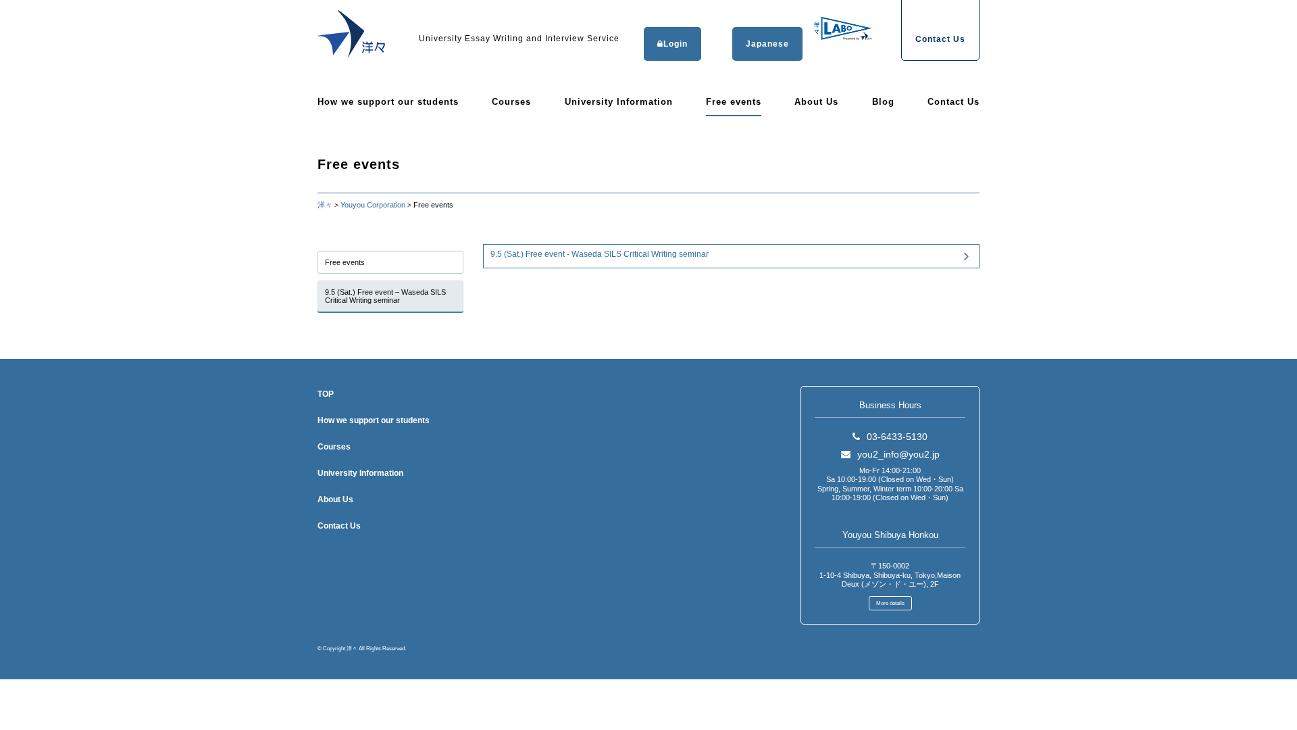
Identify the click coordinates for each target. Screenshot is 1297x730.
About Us (816, 102)
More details (890, 603)
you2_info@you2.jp (898, 454)
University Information (619, 102)
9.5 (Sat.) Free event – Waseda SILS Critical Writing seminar (385, 296)
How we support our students (388, 102)
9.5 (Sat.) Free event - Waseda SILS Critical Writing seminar (599, 254)
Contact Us (953, 102)
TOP (325, 394)
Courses (511, 102)
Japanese (767, 44)
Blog (883, 102)
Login (675, 44)
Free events (733, 102)
